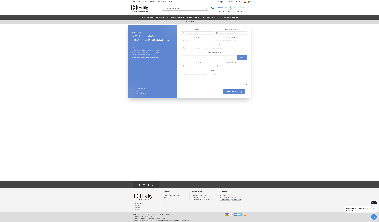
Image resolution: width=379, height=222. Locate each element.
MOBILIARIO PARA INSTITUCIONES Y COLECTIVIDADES (185, 17)
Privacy (223, 195)
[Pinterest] (148, 184)
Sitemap (136, 209)
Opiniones (152, 1)
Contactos (137, 207)
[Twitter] (143, 184)
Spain (249, 2)
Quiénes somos (139, 203)
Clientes (171, 1)
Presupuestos (162, 1)
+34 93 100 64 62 (221, 8)
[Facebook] (139, 184)
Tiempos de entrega (199, 197)
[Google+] (153, 184)
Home (133, 1)
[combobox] (185, 8)
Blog (139, 1)
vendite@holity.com (141, 93)
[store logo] (139, 8)
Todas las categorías (230, 17)
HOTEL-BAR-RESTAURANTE (156, 17)
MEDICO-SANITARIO (213, 17)
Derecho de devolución (228, 197)
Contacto (190, 21)
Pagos (145, 1)
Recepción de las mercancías (202, 199)
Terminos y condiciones (171, 195)
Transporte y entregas (200, 195)
